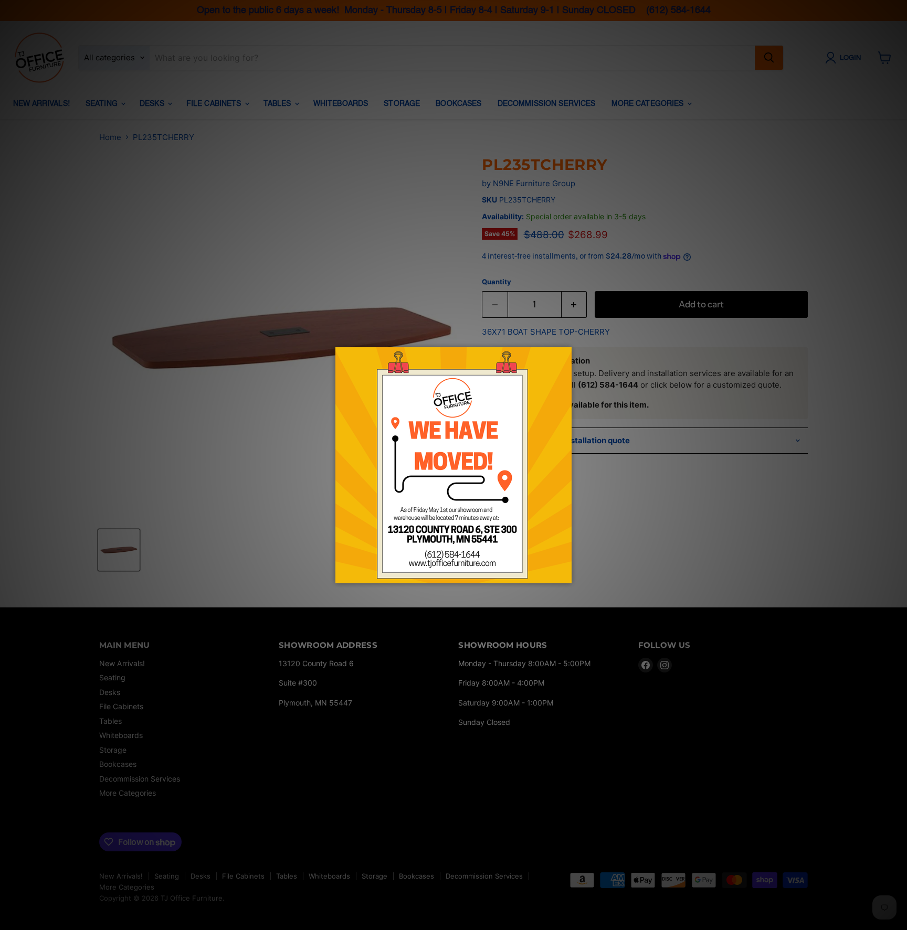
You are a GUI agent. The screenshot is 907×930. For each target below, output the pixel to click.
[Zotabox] (565, 574)
